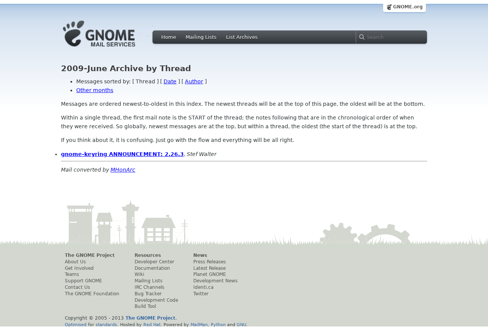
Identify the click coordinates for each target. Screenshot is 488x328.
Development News (215, 280)
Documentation (152, 268)
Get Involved (79, 268)
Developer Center (154, 261)
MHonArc (123, 170)
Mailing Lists (201, 37)
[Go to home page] (110, 48)
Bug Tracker (148, 293)
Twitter (201, 293)
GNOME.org (408, 7)
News (200, 255)
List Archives (242, 37)
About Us (75, 261)
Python (218, 324)
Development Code (156, 300)
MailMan (199, 324)
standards (106, 324)
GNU (241, 324)
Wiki (139, 274)
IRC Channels (149, 287)
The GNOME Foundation (92, 293)
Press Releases (209, 261)
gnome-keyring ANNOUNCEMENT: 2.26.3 (122, 154)
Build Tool (145, 306)
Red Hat (152, 324)
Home (168, 37)
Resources (148, 255)
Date (170, 81)
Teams (72, 274)
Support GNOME (83, 280)
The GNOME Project (90, 255)
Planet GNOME (209, 274)
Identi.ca (203, 287)
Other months (94, 90)
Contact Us (77, 287)
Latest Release (209, 268)
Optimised (76, 324)
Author (194, 81)
